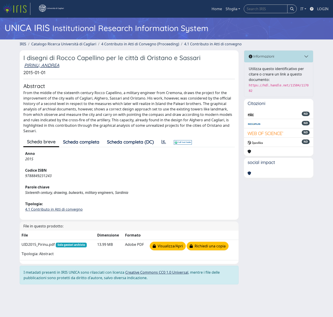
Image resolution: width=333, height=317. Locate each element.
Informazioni (263, 56)
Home (217, 8)
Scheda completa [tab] (81, 142)
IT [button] (302, 8)
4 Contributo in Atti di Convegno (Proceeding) (140, 43)
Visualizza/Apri (169, 246)
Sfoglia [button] (231, 8)
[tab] (164, 142)
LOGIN (322, 8)
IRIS (23, 43)
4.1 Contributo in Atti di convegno (213, 43)
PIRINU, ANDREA (41, 65)
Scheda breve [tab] (41, 141)
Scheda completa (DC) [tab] (130, 142)
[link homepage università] (51, 9)
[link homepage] (16, 9)
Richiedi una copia (209, 246)
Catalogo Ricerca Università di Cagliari (63, 43)
